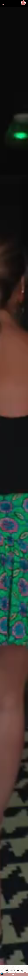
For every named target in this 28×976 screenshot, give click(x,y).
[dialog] (2, 974)
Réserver (14, 974)
